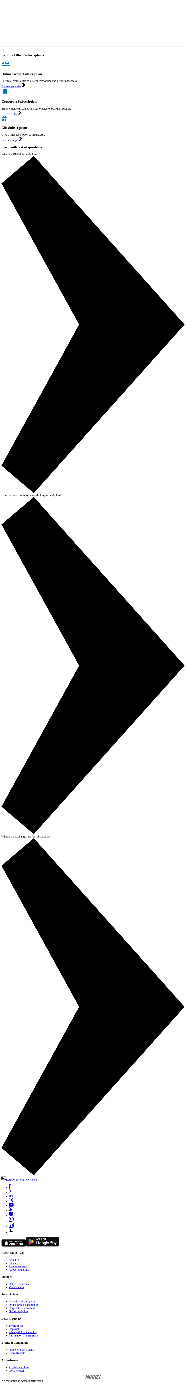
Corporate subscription (22, 1308)
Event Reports (17, 1353)
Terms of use (16, 1325)
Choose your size (11, 86)
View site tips (16, 1287)
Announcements (18, 1266)
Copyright (14, 1328)
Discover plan (9, 114)
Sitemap (13, 1263)
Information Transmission (23, 1335)
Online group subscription (24, 1304)
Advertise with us (19, 1367)
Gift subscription (18, 1311)
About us (14, 1259)
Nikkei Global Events (21, 1349)
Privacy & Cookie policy (23, 1332)
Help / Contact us (19, 1284)
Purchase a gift (9, 140)
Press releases (16, 1370)
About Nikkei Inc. (19, 1269)
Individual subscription (22, 1301)
